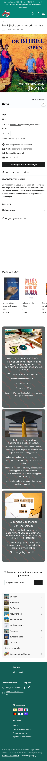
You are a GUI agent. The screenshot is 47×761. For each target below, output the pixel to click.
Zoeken (15, 726)
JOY (3, 30)
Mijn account (18, 672)
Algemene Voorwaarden (22, 737)
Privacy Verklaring (20, 733)
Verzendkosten (15, 125)
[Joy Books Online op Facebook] (25, 687)
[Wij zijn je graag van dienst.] (23, 342)
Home (4, 21)
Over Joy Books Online (21, 729)
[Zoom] (43, 104)
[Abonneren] (38, 582)
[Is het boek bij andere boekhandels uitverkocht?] (23, 424)
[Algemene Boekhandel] (23, 505)
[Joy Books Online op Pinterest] (29, 687)
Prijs (4, 115)
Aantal (5, 128)
